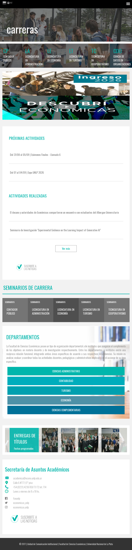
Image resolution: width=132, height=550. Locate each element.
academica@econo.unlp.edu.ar (27, 478)
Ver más (66, 249)
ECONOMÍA (66, 400)
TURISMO (66, 391)
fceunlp (16, 498)
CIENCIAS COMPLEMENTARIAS (66, 410)
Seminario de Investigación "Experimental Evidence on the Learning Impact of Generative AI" (55, 230)
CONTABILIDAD (66, 381)
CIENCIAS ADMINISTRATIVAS (66, 371)
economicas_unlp (21, 503)
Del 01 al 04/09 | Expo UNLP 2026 (27, 172)
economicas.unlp (21, 507)
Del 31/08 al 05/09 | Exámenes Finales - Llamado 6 (35, 155)
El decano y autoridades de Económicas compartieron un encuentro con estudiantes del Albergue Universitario (64, 212)
